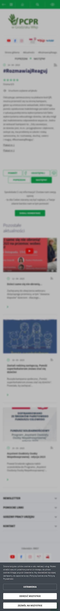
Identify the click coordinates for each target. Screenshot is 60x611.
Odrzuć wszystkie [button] (30, 596)
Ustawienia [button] (30, 586)
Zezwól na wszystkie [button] (30, 605)
